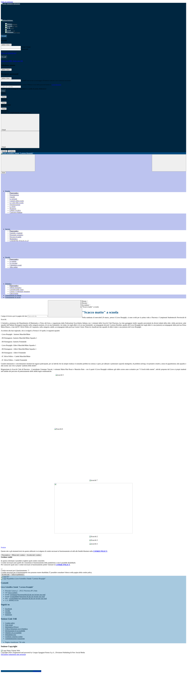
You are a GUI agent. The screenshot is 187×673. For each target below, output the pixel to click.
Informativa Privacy (12, 627)
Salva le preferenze (18, 574)
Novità (84, 303)
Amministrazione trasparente (15, 639)
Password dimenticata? (8, 53)
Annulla (4, 151)
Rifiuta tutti (18, 555)
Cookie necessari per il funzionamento (14, 570)
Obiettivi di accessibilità (13, 633)
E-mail (23, 80)
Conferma (12, 151)
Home (84, 301)
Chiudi (4, 97)
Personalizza (6, 555)
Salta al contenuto (7, 2)
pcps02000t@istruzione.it (27, 596)
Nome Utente (26, 47)
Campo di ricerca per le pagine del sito (14, 316)
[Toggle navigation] (18, 162)
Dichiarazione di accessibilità (15, 631)
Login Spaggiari (56, 84)
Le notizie (85, 305)
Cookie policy (10, 623)
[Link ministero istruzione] (10, 4)
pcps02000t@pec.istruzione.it (28, 598)
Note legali (9, 625)
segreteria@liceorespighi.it (27, 595)
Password (24, 49)
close (3, 172)
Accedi (4, 36)
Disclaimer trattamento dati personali (13, 654)
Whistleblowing (10, 635)
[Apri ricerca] (169, 162)
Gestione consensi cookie (14, 637)
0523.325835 (12, 593)
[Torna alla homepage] (93, 153)
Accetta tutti (34, 555)
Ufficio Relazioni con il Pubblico (16, 629)
